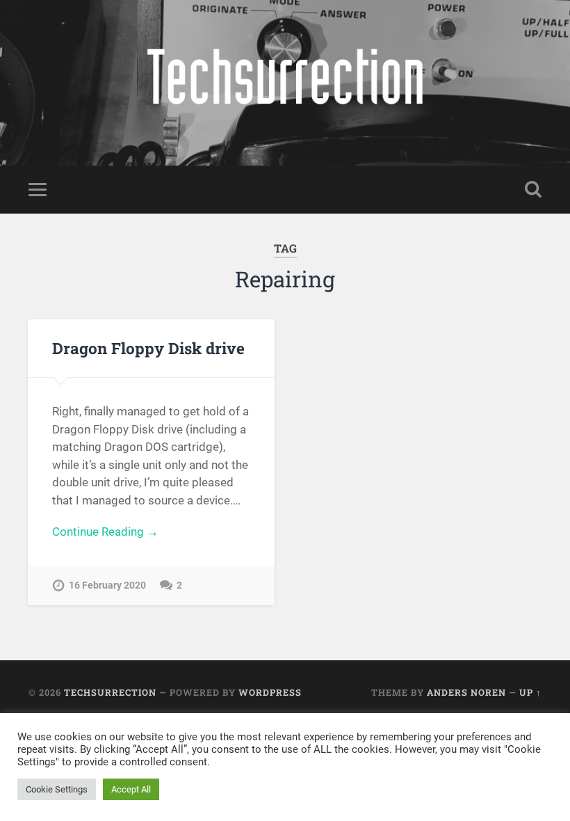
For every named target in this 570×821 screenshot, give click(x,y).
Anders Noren (466, 692)
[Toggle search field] (533, 189)
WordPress (270, 692)
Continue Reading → (105, 532)
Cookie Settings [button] (57, 789)
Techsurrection (110, 692)
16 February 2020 (107, 585)
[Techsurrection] (285, 83)
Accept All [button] (131, 789)
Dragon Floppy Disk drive (148, 347)
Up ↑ (530, 692)
